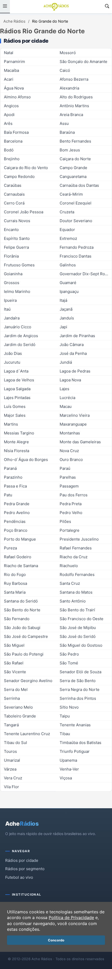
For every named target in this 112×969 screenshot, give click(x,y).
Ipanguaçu (69, 291)
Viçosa (66, 777)
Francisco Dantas (75, 256)
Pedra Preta (71, 503)
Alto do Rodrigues (76, 96)
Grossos (11, 282)
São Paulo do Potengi (23, 654)
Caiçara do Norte (75, 158)
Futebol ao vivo (19, 877)
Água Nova (14, 88)
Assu (64, 123)
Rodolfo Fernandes (77, 574)
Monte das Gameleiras (80, 441)
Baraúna (67, 132)
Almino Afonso (17, 96)
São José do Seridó (78, 636)
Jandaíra (12, 318)
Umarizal (12, 760)
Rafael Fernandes (76, 548)
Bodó (9, 149)
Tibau (65, 733)
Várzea (10, 769)
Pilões (65, 521)
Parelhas (68, 477)
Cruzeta (67, 211)
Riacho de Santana (21, 565)
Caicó (65, 70)
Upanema (68, 760)
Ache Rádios (14, 21)
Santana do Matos (76, 592)
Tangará (11, 724)
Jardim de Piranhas (77, 335)
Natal (8, 52)
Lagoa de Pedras (75, 371)
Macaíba (11, 70)
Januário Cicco (17, 326)
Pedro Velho (71, 512)
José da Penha (73, 353)
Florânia (11, 256)
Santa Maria (15, 592)
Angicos (11, 105)
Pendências (15, 521)
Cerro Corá (14, 203)
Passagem (69, 486)
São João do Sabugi (22, 627)
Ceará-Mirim (71, 194)
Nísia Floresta (16, 450)
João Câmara (72, 344)
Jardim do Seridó (19, 344)
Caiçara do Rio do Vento (26, 167)
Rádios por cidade (21, 860)
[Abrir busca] (107, 6)
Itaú (7, 309)
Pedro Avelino (17, 512)
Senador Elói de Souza (80, 671)
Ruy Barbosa (15, 583)
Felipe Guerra (16, 247)
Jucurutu (12, 362)
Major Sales (15, 415)
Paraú (65, 468)
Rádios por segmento (25, 868)
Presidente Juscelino (79, 539)
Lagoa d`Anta (16, 371)
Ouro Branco (71, 459)
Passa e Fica (15, 486)
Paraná (10, 468)
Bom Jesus (70, 149)
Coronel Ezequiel (75, 203)
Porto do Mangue (20, 539)
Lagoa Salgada (17, 388)
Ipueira (10, 300)
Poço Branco (15, 530)
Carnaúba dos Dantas (79, 185)
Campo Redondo (19, 176)
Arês (8, 123)
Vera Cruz (13, 777)
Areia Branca (71, 114)
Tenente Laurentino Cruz (27, 733)
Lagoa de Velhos (19, 379)
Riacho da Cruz (74, 556)
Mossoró (68, 52)
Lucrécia (67, 397)
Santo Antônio (73, 601)
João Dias (13, 353)
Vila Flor (11, 786)
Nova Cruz (69, 450)
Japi (63, 326)
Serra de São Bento (78, 680)
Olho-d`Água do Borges (26, 459)
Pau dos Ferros (74, 494)
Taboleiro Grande (20, 716)
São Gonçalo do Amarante (83, 61)
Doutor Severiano (76, 220)
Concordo (56, 940)
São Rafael (13, 662)
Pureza (10, 548)
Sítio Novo (69, 707)
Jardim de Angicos (21, 335)
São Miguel (14, 645)
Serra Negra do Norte (79, 689)
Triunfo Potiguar (75, 751)
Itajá (63, 300)
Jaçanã (66, 309)
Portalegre (69, 530)
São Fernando (16, 618)
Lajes (64, 388)
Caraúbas (12, 185)
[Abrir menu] (5, 6)
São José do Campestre (26, 636)
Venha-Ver (69, 769)
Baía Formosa (16, 132)
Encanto (11, 229)
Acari (8, 79)
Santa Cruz (70, 583)
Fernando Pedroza (77, 247)
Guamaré (68, 282)
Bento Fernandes (75, 141)
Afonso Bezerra (74, 79)
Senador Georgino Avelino (28, 680)
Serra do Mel (16, 689)
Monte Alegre (16, 441)
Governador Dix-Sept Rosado (86, 273)
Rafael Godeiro (17, 556)
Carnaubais (14, 194)
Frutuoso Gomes (19, 264)
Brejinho (12, 158)
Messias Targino (19, 433)
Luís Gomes (15, 406)
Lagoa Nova (70, 379)
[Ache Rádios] (56, 7)
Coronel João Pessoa (23, 211)
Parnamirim (14, 61)
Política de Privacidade (71, 917)
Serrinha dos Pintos (78, 698)
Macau (66, 406)
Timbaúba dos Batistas (80, 742)
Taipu (65, 716)
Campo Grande (73, 167)
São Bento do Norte (22, 609)
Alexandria (69, 88)
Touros (10, 751)
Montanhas (70, 433)
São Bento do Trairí (77, 609)
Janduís (67, 318)
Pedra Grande (16, 503)
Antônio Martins (74, 105)
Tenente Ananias (75, 724)
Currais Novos (17, 220)
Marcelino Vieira (75, 415)
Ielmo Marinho (17, 291)
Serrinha (12, 698)
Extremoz (68, 238)
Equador (67, 229)
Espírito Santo (17, 238)
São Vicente (15, 671)
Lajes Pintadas (17, 397)
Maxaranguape (73, 424)
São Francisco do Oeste (81, 618)
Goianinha (13, 273)
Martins (11, 424)
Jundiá (66, 362)
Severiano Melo (18, 707)
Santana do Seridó (21, 601)
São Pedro (69, 654)
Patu (8, 494)
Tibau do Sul (15, 742)
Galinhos (68, 264)
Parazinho (13, 477)
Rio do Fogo (15, 574)
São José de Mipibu (78, 627)
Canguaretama (73, 176)
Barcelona (13, 141)
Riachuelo (69, 565)
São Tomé (69, 662)
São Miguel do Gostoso (81, 645)
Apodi (9, 114)
